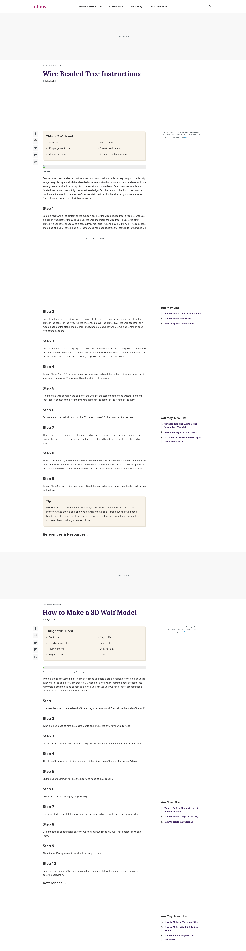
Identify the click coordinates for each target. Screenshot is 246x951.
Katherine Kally (51, 81)
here (186, 137)
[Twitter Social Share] (35, 148)
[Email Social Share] (35, 162)
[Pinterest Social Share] (35, 141)
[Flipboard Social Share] (35, 155)
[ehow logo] (40, 6)
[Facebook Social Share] (35, 134)
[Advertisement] (123, 107)
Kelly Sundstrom (51, 620)
